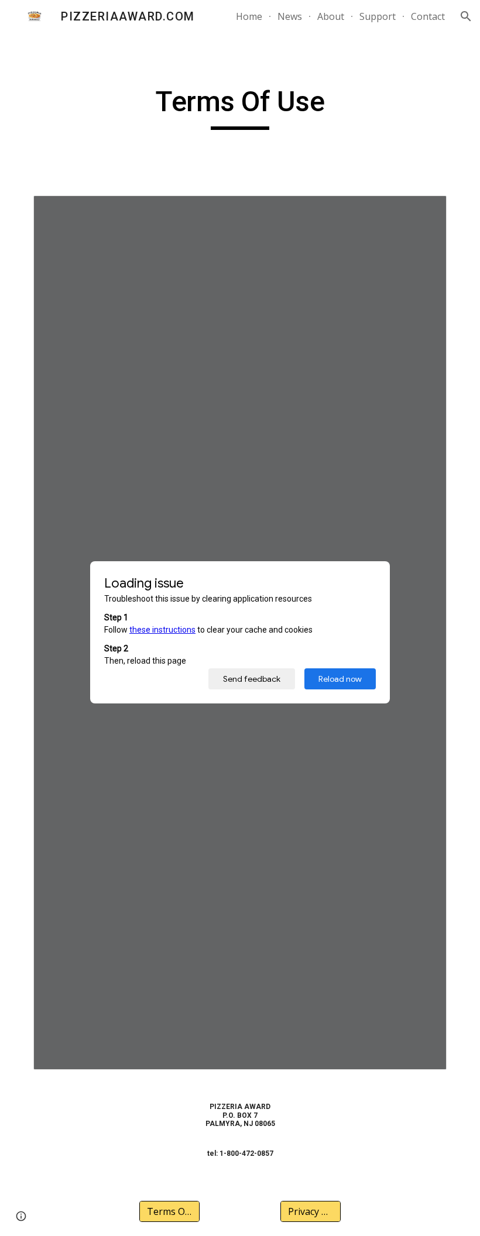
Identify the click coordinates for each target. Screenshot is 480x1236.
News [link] (289, 16)
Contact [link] (428, 16)
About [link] (330, 16)
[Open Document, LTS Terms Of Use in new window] (424, 210)
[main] (240, 107)
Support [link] (377, 16)
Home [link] (249, 16)
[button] (466, 16)
